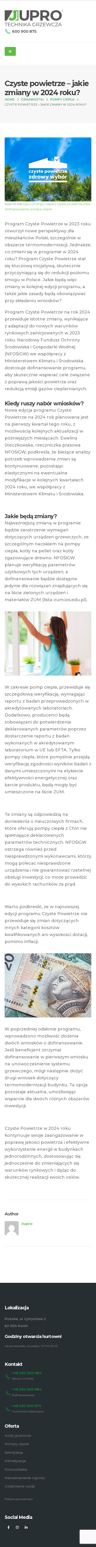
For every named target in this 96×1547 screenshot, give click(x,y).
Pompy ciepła (43, 204)
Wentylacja (14, 1452)
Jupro (26, 204)
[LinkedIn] (26, 1527)
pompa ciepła (41, 209)
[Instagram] (17, 1527)
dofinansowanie (17, 209)
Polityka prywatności (19, 1499)
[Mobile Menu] (10, 51)
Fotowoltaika (16, 1469)
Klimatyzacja (15, 1461)
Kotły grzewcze (18, 1436)
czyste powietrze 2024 (73, 204)
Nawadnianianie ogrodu (25, 1478)
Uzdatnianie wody (20, 1486)
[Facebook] (8, 1527)
